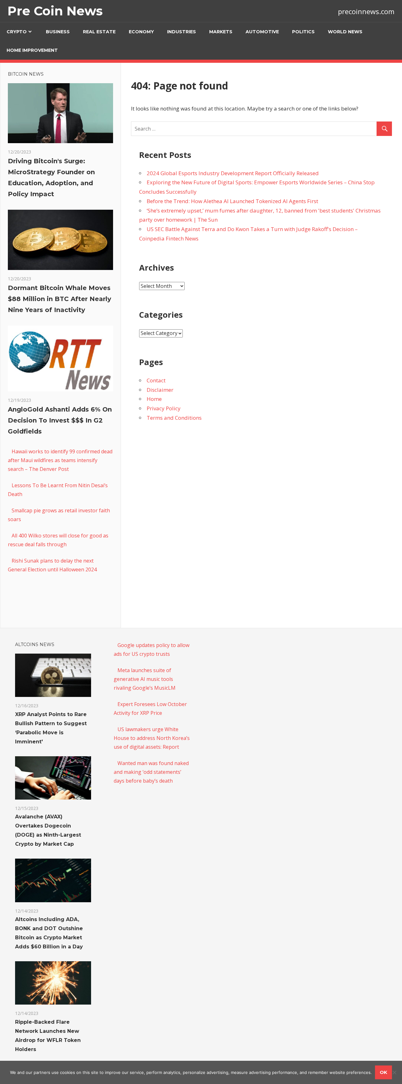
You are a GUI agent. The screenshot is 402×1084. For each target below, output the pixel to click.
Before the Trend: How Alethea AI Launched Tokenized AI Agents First (232, 201)
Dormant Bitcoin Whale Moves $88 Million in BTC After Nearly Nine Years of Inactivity (59, 299)
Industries (181, 32)
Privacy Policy (164, 408)
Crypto (17, 32)
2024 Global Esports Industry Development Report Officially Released (233, 173)
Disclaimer (160, 389)
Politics (303, 32)
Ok (383, 1072)
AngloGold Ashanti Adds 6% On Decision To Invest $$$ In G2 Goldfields (60, 420)
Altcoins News (34, 644)
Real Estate (99, 32)
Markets (220, 32)
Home (154, 398)
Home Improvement (32, 50)
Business (58, 32)
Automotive (262, 32)
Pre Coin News (55, 11)
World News (345, 32)
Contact (156, 380)
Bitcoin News (26, 74)
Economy (141, 32)
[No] (394, 1072)
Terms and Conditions (174, 417)
